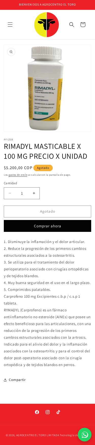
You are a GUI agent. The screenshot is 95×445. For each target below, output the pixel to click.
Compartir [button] (17, 379)
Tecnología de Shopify (74, 435)
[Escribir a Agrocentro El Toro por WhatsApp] (84, 434)
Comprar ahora (47, 226)
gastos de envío (18, 174)
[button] (10, 24)
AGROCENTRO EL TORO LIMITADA (37, 435)
